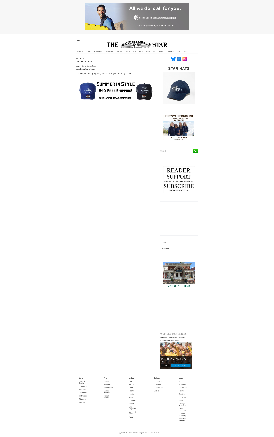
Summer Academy (182, 414)
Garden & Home (132, 413)
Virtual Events (106, 397)
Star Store (182, 394)
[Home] (137, 44)
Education (161, 51)
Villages (88, 51)
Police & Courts (98, 51)
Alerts (181, 400)
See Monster (108, 388)
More (181, 378)
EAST (178, 51)
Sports (141, 51)
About (181, 381)
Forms (181, 391)
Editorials (157, 384)
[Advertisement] (179, 312)
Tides (131, 417)
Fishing (131, 384)
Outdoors (132, 400)
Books (106, 381)
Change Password (182, 404)
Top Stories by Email (183, 419)
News (81, 378)
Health (131, 394)
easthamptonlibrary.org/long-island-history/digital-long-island (103, 73)
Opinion (127, 51)
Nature (131, 397)
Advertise (182, 384)
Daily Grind (83, 396)
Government (109, 51)
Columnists (158, 381)
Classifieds (170, 51)
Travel (131, 381)
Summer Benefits (107, 392)
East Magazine (132, 408)
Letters (148, 51)
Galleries (107, 384)
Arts (154, 51)
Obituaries (80, 51)
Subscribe (183, 397)
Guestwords (158, 388)
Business (119, 51)
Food (134, 51)
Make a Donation (182, 409)
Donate (185, 51)
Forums (165, 248)
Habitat (131, 391)
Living (131, 378)
